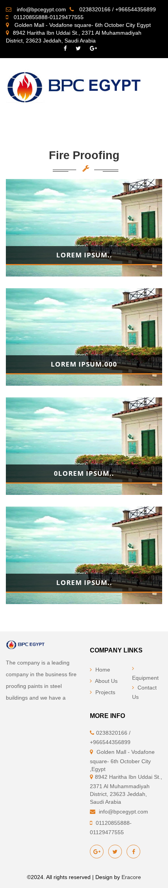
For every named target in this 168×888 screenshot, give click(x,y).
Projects (104, 692)
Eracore (131, 877)
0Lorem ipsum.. (84, 473)
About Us (106, 681)
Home (102, 669)
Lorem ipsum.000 (84, 364)
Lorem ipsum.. (84, 254)
